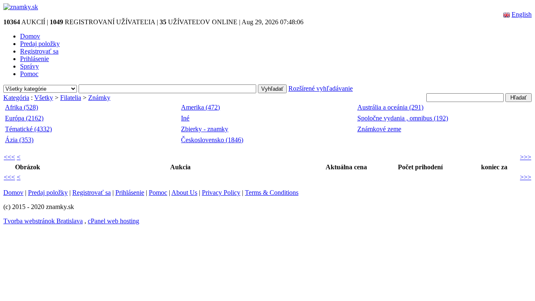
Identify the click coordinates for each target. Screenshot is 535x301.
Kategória (16, 97)
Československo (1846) (212, 139)
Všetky (43, 97)
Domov (30, 36)
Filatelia (70, 97)
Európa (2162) (24, 118)
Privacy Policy (221, 192)
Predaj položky (40, 43)
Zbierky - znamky (204, 129)
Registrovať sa (39, 51)
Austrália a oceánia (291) (390, 107)
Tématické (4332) (28, 129)
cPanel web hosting (113, 220)
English (522, 14)
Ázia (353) (19, 139)
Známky (99, 97)
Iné (185, 118)
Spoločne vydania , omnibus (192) (402, 118)
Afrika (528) (21, 107)
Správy (29, 66)
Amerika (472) (200, 107)
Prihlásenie (34, 58)
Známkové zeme (379, 129)
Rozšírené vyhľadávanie (320, 88)
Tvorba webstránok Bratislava (43, 220)
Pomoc (29, 73)
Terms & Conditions (271, 192)
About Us (184, 192)
